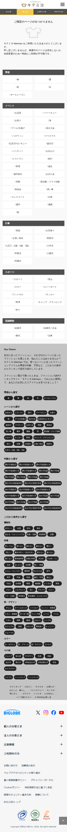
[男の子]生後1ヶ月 (26, 464)
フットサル (18, 294)
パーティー (18, 151)
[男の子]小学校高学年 (52, 483)
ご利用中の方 (12, 753)
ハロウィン (18, 136)
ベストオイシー (37, 690)
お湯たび (50, 687)
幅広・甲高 (38, 577)
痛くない (8, 558)
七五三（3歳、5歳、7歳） (18, 245)
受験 (18, 181)
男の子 (18, 662)
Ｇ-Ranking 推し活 (43, 697)
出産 (50, 197)
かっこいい (50, 626)
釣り (18, 309)
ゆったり (18, 565)
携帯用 (27, 571)
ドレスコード (18, 197)
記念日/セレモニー (18, 143)
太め (8, 565)
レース (46, 614)
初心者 (18, 656)
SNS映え (21, 596)
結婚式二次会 (50, 328)
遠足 (50, 166)
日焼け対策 (30, 558)
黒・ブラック (23, 644)
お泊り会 (50, 174)
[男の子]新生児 (11, 464)
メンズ (8, 12)
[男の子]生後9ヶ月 (29, 471)
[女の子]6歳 (44, 502)
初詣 (18, 230)
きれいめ (29, 626)
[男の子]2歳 (54, 471)
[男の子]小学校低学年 (13, 483)
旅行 (50, 158)
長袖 (28, 577)
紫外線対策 (19, 558)
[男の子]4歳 (21, 477)
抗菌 (52, 534)
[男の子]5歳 (32, 477)
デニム (8, 608)
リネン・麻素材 (11, 614)
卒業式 (18, 253)
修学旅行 (18, 174)
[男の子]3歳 (9, 477)
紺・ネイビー (36, 644)
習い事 (50, 189)
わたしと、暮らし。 (18, 690)
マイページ (58, 12)
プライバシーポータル (42, 780)
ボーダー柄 (24, 614)
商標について (42, 794)
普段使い (39, 626)
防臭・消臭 (31, 534)
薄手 (8, 577)
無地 (28, 620)
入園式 (50, 253)
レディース (41, 12)
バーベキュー (50, 113)
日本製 (18, 583)
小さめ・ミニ (52, 558)
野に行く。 (15, 693)
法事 (50, 335)
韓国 (28, 583)
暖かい (49, 546)
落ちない (40, 552)
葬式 (18, 335)
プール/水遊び (18, 128)
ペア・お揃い (10, 596)
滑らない (20, 546)
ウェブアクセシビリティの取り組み (22, 772)
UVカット (9, 528)
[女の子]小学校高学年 (52, 508)
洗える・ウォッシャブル (15, 534)
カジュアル (9, 626)
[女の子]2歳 (54, 496)
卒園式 (18, 261)
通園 (50, 204)
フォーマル (9, 633)
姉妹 (49, 656)
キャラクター (10, 668)
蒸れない (29, 546)
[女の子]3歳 (9, 502)
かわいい (37, 620)
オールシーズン (18, 94)
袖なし (49, 577)
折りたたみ (37, 571)
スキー (18, 287)
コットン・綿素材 (48, 608)
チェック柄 (35, 614)
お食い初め (18, 238)
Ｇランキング (15, 687)
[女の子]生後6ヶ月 (12, 496)
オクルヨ (39, 687)
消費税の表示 (28, 765)
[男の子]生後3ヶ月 (43, 464)
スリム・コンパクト (13, 571)
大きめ (41, 558)
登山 (50, 279)
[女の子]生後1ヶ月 (26, 489)
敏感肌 (37, 583)
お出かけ (50, 151)
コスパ (51, 590)
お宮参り (50, 230)
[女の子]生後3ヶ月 (43, 489)
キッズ (25, 12)
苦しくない (9, 546)
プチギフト (28, 656)
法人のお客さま (13, 735)
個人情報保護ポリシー (15, 780)
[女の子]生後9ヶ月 (29, 496)
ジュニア (8, 656)
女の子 (8, 662)
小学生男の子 (43, 662)
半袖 (18, 577)
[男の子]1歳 (43, 471)
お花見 (18, 113)
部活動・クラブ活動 (50, 181)
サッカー (50, 294)
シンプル (47, 620)
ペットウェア (20, 677)
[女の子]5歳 (32, 502)
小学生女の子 (29, 662)
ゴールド (48, 644)
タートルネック (21, 608)
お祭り (18, 120)
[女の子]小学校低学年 (13, 508)
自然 (20, 626)
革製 (18, 620)
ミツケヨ (37, 693)
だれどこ (28, 687)
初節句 (50, 238)
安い (31, 590)
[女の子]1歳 (43, 496)
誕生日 (50, 143)
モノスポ (51, 690)
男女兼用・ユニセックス (37, 596)
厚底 (57, 583)
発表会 (18, 189)
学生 (54, 662)
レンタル (47, 583)
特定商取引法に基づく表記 (38, 787)
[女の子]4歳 (21, 502)
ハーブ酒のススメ (24, 697)
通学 (18, 204)
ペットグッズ (33, 677)
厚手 (48, 571)
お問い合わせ (11, 765)
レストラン (18, 158)
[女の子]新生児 (11, 489)
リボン (8, 620)
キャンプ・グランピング (50, 302)
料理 (18, 166)
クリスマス (50, 136)
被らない (50, 552)
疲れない (39, 546)
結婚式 (18, 328)
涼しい (8, 552)
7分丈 (8, 583)
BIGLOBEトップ (12, 801)
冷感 (19, 528)
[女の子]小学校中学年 (32, 508)
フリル (56, 614)
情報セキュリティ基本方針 (17, 794)
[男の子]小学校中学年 (32, 483)
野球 (18, 302)
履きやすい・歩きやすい (24, 552)
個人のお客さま (13, 726)
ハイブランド (20, 590)
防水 (28, 528)
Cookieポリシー (12, 787)
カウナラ (26, 693)
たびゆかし (49, 693)
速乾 (38, 528)
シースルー (34, 608)
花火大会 (50, 128)
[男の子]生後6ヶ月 (12, 471)
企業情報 (9, 744)
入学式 (50, 245)
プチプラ (41, 590)
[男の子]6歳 (44, 477)
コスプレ (8, 677)
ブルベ (8, 590)
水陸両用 (42, 534)
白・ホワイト (10, 644)
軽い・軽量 (38, 565)
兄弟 (39, 656)
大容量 (28, 565)
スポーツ (18, 279)
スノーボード (50, 287)
